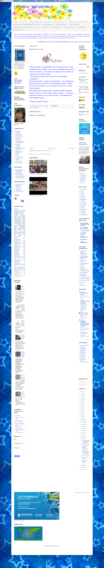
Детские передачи (19, 422)
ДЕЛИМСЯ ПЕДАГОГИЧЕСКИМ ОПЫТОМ (23, 27)
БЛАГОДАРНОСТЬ (18, 272)
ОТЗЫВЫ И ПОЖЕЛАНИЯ (35, 22)
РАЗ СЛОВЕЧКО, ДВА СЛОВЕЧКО (84, 228)
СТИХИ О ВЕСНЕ (85, 455)
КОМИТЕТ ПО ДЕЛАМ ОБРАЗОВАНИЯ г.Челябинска (83, 253)
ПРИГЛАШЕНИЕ (18, 260)
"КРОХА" (82, 191)
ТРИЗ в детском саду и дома (60, 22)
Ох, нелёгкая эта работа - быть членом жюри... (84, 297)
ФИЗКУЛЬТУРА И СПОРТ (19, 237)
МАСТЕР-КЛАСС (17, 277)
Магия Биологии (84, 313)
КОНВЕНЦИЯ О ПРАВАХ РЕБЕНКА (19, 174)
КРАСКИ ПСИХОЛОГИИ (84, 236)
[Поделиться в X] (54, 105)
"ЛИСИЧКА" (82, 196)
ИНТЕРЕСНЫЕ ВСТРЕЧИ (17, 240)
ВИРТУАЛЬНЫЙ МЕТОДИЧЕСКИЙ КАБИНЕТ (84, 224)
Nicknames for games (19, 521)
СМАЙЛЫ (82, 357)
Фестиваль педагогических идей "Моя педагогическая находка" (84, 328)
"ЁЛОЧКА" (82, 206)
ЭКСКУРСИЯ (17, 274)
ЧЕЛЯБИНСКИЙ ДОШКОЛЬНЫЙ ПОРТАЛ (83, 258)
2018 (81, 406)
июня (83, 432)
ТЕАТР (15, 259)
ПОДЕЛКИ (22, 227)
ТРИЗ (22, 275)
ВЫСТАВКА (17, 249)
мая (82, 434)
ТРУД (22, 270)
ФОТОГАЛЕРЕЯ (81, 27)
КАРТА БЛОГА (23, 22)
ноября (83, 422)
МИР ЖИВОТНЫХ (19, 241)
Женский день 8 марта (84, 458)
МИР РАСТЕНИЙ (18, 257)
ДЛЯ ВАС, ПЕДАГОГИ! (74, 24)
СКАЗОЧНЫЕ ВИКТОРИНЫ (83, 274)
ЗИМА (16, 231)
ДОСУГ (20, 230)
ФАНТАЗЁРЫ (17, 222)
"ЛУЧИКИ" (82, 201)
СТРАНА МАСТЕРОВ (85, 280)
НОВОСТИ (19, 233)
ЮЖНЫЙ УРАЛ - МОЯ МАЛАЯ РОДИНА (79, 22)
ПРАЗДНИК (35, 107)
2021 (81, 400)
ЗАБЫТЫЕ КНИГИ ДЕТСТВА (84, 264)
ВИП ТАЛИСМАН (84, 362)
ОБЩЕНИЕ (16, 250)
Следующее (32, 148)
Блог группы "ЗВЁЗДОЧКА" (83, 175)
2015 (81, 412)
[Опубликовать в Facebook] (55, 105)
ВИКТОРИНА (17, 271)
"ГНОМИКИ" (83, 211)
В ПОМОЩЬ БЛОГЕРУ (83, 359)
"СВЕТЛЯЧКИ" (83, 210)
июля (83, 430)
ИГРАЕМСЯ (82, 282)
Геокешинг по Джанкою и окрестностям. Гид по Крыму (84, 335)
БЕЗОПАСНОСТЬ (18, 246)
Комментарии (84, 384)
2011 (81, 470)
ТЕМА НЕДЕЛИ (17, 24)
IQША (81, 284)
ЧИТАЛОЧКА (17, 248)
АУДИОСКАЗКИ (83, 272)
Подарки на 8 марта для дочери (84, 462)
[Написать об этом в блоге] (53, 105)
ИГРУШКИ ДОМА (85, 445)
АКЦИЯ (16, 270)
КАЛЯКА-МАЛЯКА (84, 231)
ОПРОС (38, 27)
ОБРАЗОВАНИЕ (47, 22)
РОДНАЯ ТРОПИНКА (85, 278)
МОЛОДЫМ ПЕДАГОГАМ (17, 262)
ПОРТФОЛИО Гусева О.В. (19, 30)
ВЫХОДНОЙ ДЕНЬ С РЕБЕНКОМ (84, 448)
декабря (83, 420)
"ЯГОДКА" (82, 194)
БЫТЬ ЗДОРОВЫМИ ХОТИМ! (23, 306)
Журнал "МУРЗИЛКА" (20, 423)
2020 (81, 402)
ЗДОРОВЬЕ (16, 252)
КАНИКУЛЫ (17, 253)
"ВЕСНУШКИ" (83, 205)
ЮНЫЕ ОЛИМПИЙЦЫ (84, 242)
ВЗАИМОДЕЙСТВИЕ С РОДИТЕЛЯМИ (32, 24)
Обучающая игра (19, 420)
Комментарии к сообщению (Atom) (44, 150)
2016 (81, 410)
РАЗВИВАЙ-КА (18, 221)
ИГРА (24, 234)
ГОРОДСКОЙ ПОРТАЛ (83, 261)
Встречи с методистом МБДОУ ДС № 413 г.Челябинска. (85, 301)
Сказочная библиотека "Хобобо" (20, 430)
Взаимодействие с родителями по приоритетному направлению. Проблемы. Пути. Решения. (84, 308)
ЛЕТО (23, 231)
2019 (81, 404)
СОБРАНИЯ (16, 275)
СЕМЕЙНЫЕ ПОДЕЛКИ (19, 264)
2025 (81, 391)
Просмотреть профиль (83, 83)
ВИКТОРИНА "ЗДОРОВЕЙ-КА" (83, 143)
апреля (83, 437)
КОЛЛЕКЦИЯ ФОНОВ (83, 353)
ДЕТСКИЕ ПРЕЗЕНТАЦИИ (83, 268)
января (83, 467)
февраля (83, 465)
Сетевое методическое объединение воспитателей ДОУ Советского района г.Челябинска (84, 322)
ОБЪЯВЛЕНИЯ (17, 256)
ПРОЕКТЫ (16, 255)
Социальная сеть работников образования (83, 179)
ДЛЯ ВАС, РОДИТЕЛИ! (61, 24)
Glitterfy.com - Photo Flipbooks (36, 174)
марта (83, 439)
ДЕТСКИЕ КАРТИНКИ (82, 347)
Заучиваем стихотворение (23, 376)
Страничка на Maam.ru (83, 182)
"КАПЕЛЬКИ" (83, 213)
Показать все (88, 339)
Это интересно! (18, 432)
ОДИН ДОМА (18, 188)
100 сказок (17, 415)
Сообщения (83, 382)
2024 (81, 393)
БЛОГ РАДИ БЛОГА (84, 345)
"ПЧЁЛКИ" (82, 193)
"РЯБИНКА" (82, 198)
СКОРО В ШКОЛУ (56, 27)
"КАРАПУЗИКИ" (83, 215)
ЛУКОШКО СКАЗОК (84, 277)
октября (83, 424)
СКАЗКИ (82, 266)
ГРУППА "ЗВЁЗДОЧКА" (33, 7)
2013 (81, 416)
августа (83, 428)
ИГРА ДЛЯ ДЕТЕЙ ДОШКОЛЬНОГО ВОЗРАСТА (85, 442)
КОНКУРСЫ (17, 245)
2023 (81, 395)
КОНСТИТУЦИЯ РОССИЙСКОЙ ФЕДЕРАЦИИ (19, 171)
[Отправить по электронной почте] (51, 105)
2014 (81, 414)
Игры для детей (18, 428)
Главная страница (52, 148)
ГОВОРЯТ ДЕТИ (46, 27)
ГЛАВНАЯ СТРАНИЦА (18, 132)
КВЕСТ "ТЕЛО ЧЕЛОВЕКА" (23, 336)
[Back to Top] (103, 548)
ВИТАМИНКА (83, 239)
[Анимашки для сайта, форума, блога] (16, 75)
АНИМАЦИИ (83, 355)
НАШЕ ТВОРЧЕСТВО (48, 24)
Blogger (58, 546)
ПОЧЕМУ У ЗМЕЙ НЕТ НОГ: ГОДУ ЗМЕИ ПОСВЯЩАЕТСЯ (84, 316)
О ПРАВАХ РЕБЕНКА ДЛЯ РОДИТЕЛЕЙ (20, 177)
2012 (81, 418)
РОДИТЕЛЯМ (19, 213)
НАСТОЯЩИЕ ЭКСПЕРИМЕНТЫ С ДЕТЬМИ (85, 452)
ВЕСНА (16, 234)
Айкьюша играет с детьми (19, 425)
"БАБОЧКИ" (82, 208)
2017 (81, 408)
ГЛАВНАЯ (15, 22)
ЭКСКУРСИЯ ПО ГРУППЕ (69, 27)
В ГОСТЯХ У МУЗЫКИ (83, 233)
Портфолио (82, 173)
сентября (84, 426)
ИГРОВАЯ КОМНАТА (85, 271)
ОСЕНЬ (19, 235)
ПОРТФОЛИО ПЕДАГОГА (83, 350)
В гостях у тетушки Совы (19, 418)
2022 (81, 398)
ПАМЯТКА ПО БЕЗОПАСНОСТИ (19, 191)
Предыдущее (71, 148)
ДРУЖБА (21, 268)
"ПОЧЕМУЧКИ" (83, 189)
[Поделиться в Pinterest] (57, 105)
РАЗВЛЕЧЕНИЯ (21, 228)
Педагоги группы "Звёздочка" (84, 80)
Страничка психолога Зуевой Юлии (84, 293)
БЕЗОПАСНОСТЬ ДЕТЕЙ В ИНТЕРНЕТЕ (19, 186)
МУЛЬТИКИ (82, 285)
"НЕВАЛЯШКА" (83, 199)
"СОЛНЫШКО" (83, 203)
